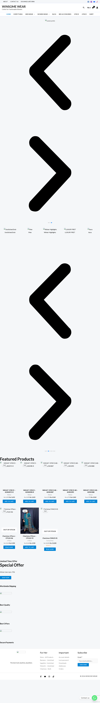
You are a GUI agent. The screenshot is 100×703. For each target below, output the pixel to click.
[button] (84, 7)
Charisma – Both (45, 669)
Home (8, 14)
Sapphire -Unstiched (47, 663)
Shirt (91, 14)
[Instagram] (91, 2)
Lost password (64, 660)
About (5, 1)
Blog (54, 14)
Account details (64, 657)
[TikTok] (97, 2)
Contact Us (14, 1)
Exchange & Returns (28, 1)
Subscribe (83, 665)
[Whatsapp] (94, 698)
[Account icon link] (97, 7)
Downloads (62, 663)
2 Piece (84, 14)
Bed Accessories (65, 14)
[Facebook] (88, 2)
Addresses (62, 666)
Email (80, 657)
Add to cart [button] (9, 501)
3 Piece (76, 14)
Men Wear (29, 14)
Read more (9, 547)
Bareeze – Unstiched (47, 660)
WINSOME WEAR (14, 6)
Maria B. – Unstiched (47, 666)
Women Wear (43, 14)
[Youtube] (94, 2)
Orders (61, 669)
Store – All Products (46, 657)
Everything (18, 14)
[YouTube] (45, 676)
